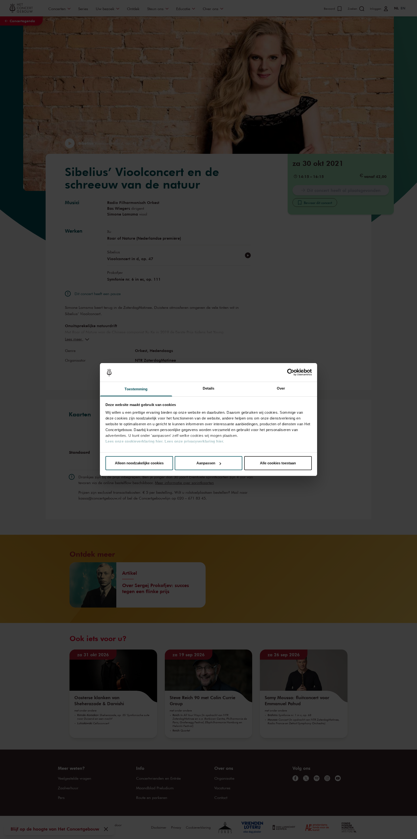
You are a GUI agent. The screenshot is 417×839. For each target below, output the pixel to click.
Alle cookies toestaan (278, 463)
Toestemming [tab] (136, 389)
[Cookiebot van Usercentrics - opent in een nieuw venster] (291, 372)
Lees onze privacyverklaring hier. (194, 441)
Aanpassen (205, 463)
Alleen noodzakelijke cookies (139, 463)
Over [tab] (281, 388)
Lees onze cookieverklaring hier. (134, 441)
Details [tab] (209, 388)
